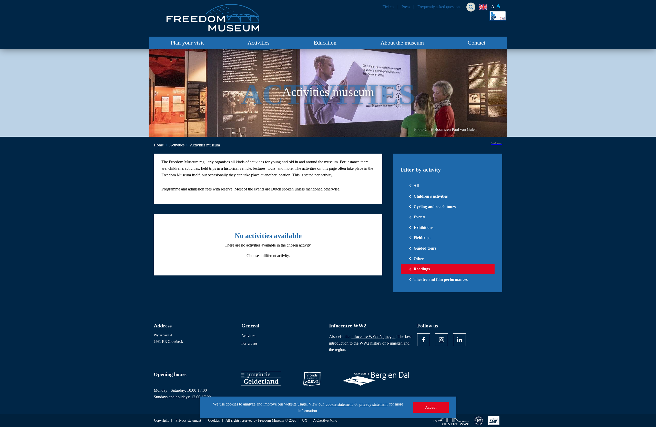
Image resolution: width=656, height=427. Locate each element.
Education (325, 42)
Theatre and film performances (441, 279)
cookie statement (339, 404)
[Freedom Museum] (213, 15)
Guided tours (425, 248)
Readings (422, 269)
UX (304, 420)
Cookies (214, 420)
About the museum (402, 42)
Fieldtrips (422, 238)
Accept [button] (430, 407)
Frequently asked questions (439, 7)
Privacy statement (188, 420)
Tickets (388, 7)
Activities (259, 42)
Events (419, 217)
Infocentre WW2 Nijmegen (373, 336)
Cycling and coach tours (435, 207)
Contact (476, 42)
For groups (249, 343)
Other (419, 259)
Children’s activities (431, 196)
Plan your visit (187, 42)
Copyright (161, 420)
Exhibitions (423, 227)
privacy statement (373, 404)
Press (406, 7)
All (416, 186)
